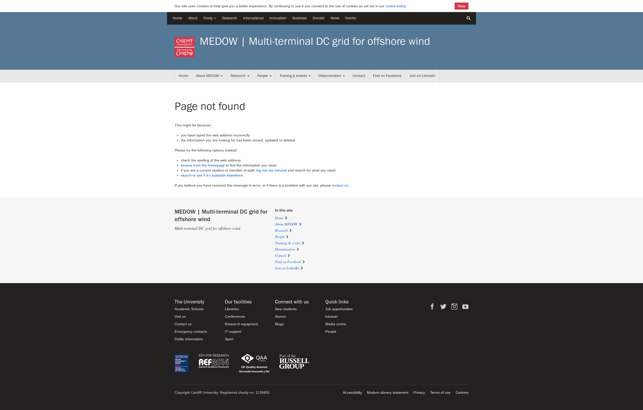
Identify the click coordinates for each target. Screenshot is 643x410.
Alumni (280, 316)
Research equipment (241, 324)
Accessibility (352, 392)
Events (350, 18)
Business (299, 18)
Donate (319, 18)
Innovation (278, 18)
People (262, 76)
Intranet (331, 316)
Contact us (183, 324)
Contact (359, 76)
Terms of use (440, 392)
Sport (229, 339)
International (253, 18)
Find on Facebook (387, 76)
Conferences (235, 316)
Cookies (462, 392)
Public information (189, 339)
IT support (233, 332)
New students (286, 309)
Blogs (279, 324)
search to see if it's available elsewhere (212, 175)
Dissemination (329, 76)
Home (177, 18)
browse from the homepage (203, 165)
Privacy (419, 392)
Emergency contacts (191, 332)
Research (229, 18)
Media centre (335, 324)
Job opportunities (339, 309)
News (335, 18)
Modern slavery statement (387, 392)
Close (461, 6)
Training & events (293, 76)
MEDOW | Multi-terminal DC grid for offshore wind (315, 41)
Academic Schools (189, 309)
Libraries (232, 309)
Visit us (180, 316)
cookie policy (396, 6)
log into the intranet (271, 170)
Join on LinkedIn (422, 76)
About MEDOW (207, 76)
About (192, 18)
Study (208, 18)
